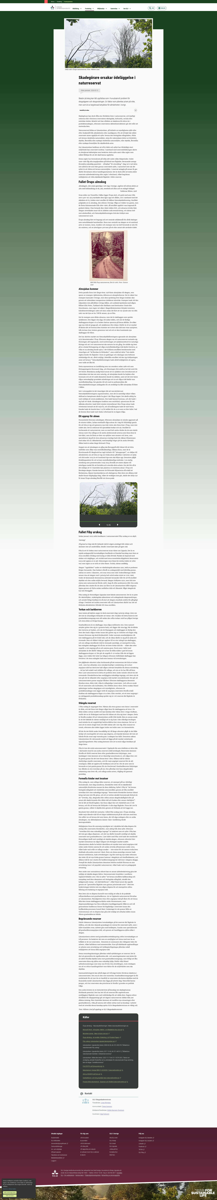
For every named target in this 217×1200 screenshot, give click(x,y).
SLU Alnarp (113, 1140)
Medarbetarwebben (56, 1158)
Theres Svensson (107, 1106)
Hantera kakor (79, 1175)
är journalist (83, 1140)
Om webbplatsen (69, 1175)
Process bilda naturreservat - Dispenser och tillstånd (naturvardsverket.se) (104, 1082)
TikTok (141, 1149)
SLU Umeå (113, 1143)
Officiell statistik (56, 1152)
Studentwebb (55, 1138)
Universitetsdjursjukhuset (58, 1143)
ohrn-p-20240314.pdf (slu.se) (91, 1074)
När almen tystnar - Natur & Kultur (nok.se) (95, 1033)
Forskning (59, 1)
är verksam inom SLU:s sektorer (89, 1152)
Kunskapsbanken (68, 1)
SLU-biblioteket (55, 1140)
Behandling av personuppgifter (111, 1175)
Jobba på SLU (114, 1149)
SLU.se (52, 1)
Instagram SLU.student (145, 1141)
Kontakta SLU (113, 1152)
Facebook (141, 1146)
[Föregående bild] (99, 524)
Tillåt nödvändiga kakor (10, 1192)
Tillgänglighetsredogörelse (93, 1175)
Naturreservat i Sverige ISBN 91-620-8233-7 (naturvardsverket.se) (102, 1070)
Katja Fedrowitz (104, 1114)
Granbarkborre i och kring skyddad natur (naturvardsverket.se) (101, 1078)
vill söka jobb (84, 1146)
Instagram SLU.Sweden (145, 1138)
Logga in (53, 1161)
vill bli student (84, 1138)
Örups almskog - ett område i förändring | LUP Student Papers (101, 1037)
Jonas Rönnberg (106, 1103)
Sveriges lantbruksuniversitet (63, 7)
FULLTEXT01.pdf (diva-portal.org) (92, 1066)
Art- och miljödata (56, 1149)
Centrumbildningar (56, 1146)
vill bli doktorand (85, 1143)
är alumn (83, 1155)
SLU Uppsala (113, 1146)
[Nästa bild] (117, 524)
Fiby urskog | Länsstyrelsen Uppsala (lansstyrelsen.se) (99, 1041)
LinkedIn (141, 1144)
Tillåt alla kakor (10, 1195)
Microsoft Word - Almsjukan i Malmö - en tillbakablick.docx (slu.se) (102, 1029)
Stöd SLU (112, 1155)
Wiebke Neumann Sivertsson (115, 1110)
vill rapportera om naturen (88, 1149)
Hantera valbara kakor (9, 1189)
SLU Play (141, 1152)
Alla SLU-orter (113, 1138)
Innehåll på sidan (84, 110)
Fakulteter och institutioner (59, 1155)
